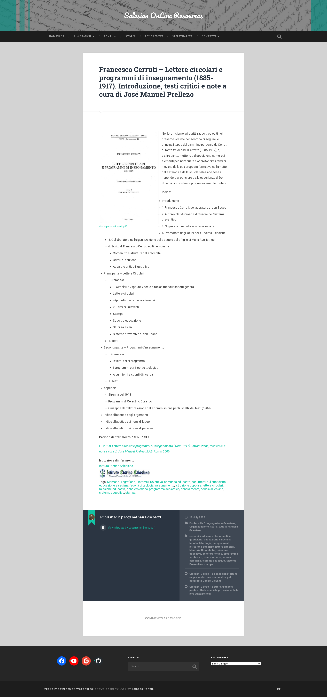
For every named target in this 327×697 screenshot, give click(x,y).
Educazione (154, 36)
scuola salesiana (212, 489)
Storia (130, 36)
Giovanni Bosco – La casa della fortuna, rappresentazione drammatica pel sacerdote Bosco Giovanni (213, 577)
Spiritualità (182, 36)
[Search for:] (163, 666)
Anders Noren (142, 689)
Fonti (108, 36)
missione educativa (112, 489)
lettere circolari (213, 485)
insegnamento (164, 485)
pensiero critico (137, 489)
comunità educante (177, 482)
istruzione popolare (188, 485)
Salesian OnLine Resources (163, 15)
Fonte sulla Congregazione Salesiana (212, 523)
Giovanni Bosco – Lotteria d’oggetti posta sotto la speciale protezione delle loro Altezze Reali (213, 590)
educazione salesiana (113, 485)
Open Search (279, 36)
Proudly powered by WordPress (68, 689)
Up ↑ (280, 689)
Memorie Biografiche (121, 482)
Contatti (209, 36)
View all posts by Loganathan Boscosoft (131, 527)
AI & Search (82, 36)
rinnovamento (190, 489)
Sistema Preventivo (149, 482)
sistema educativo (111, 492)
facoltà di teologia (141, 485)
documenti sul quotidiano (208, 482)
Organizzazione (199, 526)
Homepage (56, 36)
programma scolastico (164, 489)
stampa (130, 492)
